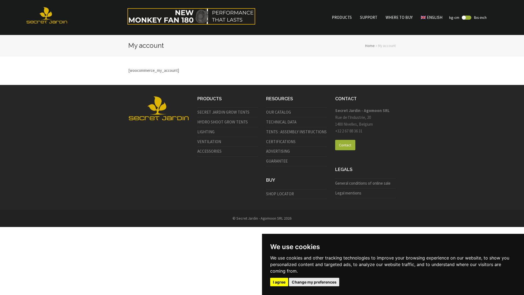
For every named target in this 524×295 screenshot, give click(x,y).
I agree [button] (279, 282)
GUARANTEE (277, 161)
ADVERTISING (278, 151)
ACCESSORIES (209, 151)
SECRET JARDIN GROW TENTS (223, 112)
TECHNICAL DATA (281, 122)
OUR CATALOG (278, 112)
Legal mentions (348, 193)
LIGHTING (206, 131)
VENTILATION (209, 141)
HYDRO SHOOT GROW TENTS (222, 122)
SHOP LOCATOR (280, 193)
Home (370, 45)
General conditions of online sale (363, 183)
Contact (345, 145)
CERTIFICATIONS (281, 141)
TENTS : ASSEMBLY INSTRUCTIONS (296, 131)
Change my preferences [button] (314, 282)
